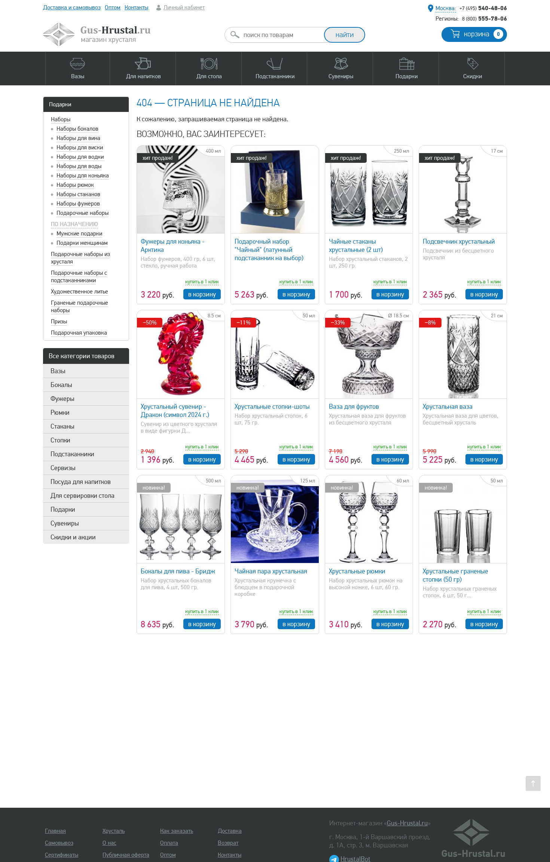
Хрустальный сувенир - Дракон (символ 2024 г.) (175, 410)
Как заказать (176, 831)
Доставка (230, 831)
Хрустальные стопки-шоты (272, 406)
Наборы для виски (79, 147)
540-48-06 (483, 8)
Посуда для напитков (81, 482)
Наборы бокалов (77, 129)
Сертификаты (61, 855)
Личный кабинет (184, 7)
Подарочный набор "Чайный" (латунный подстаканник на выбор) (269, 249)
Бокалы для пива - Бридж (178, 571)
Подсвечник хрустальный (459, 241)
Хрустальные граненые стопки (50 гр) (455, 575)
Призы (59, 321)
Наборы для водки (80, 157)
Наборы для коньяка (82, 175)
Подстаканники (72, 454)
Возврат (228, 843)
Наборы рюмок (75, 185)
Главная (55, 831)
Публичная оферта (126, 855)
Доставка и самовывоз (72, 7)
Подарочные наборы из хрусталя (80, 257)
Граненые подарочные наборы (79, 306)
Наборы (60, 119)
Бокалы (61, 385)
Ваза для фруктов (354, 406)
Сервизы (63, 468)
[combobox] (280, 35)
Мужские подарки (79, 233)
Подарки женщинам (82, 243)
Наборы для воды (78, 166)
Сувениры (65, 523)
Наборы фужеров (78, 203)
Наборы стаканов (78, 194)
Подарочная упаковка (79, 332)
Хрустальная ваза (448, 406)
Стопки (60, 440)
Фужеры (62, 399)
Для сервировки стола (82, 495)
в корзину (202, 294)
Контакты (136, 7)
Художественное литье (79, 291)
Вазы (58, 371)
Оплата (169, 843)
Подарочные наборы (82, 213)
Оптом (112, 7)
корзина (482, 34)
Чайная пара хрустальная (271, 571)
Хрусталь (114, 831)
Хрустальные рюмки (357, 571)
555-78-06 (484, 18)
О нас (109, 843)
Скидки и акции (73, 537)
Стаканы (62, 426)
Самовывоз (59, 843)
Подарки (60, 104)
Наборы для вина (78, 138)
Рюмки (60, 412)
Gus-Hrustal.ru (407, 823)
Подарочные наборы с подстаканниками (79, 276)
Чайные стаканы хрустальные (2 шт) (356, 245)
